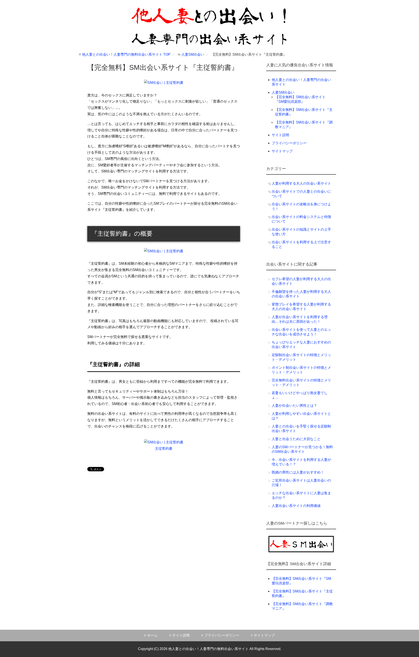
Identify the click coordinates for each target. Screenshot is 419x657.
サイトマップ (282, 151)
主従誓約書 (163, 448)
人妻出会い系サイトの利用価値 (296, 506)
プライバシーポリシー (289, 143)
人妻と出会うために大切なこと (296, 439)
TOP (126, 54)
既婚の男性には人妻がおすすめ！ (298, 472)
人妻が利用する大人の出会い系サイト (301, 183)
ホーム (152, 635)
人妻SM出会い (283, 92)
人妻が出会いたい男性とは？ (294, 405)
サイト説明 (280, 135)
